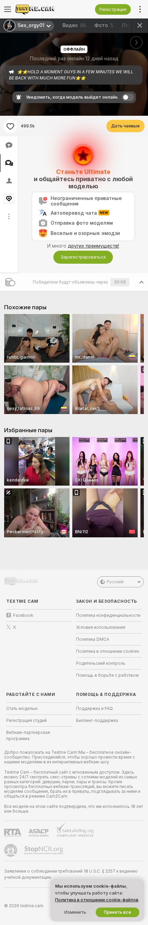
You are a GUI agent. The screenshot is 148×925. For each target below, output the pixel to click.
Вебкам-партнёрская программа (28, 735)
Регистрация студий (26, 720)
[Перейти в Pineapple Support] (11, 850)
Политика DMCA (92, 639)
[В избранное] (10, 126)
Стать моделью (22, 708)
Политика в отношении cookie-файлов (96, 899)
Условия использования (100, 627)
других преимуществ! (93, 246)
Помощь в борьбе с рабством (107, 675)
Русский (115, 581)
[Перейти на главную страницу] (44, 9)
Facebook (23, 615)
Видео (74, 25)
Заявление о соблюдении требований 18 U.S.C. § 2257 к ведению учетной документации (71, 874)
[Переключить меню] (7, 9)
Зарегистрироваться (83, 257)
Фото (103, 25)
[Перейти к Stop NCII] (44, 850)
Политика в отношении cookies (107, 651)
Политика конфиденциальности (108, 615)
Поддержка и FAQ (94, 708)
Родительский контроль (100, 663)
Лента (129, 25)
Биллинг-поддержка (97, 720)
